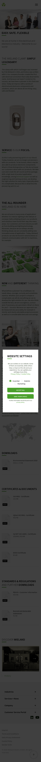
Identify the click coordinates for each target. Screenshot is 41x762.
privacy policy (20, 402)
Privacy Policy (15, 374)
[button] (20, 390)
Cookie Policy (25, 374)
